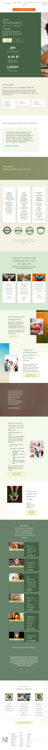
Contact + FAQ (22, 740)
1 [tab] (16, 676)
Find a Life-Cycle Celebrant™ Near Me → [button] (31, 375)
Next (44, 666)
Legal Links (28, 739)
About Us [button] (12, 336)
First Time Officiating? (13, 739)
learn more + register (24, 298)
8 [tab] (31, 676)
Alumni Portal (21, 743)
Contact (14, 2)
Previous (3, 666)
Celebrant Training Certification (14, 735)
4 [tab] (23, 676)
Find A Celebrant (25, 3)
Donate (19, 2)
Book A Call (22, 746)
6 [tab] (27, 676)
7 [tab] (29, 676)
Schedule (10, 467)
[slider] (16, 550)
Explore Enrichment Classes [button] (31, 512)
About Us (21, 733)
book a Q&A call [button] (18, 40)
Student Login (29, 736)
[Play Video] (10, 639)
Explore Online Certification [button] (16, 474)
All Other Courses (13, 742)
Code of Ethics (29, 742)
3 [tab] (20, 676)
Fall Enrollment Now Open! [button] (24, 9)
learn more (9, 297)
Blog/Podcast (32, 2)
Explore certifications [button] (8, 40)
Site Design (28, 745)
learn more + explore (39, 296)
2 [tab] (18, 676)
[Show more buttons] (23, 550)
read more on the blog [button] (24, 722)
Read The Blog (21, 737)
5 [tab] (25, 676)
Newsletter (13, 745)
